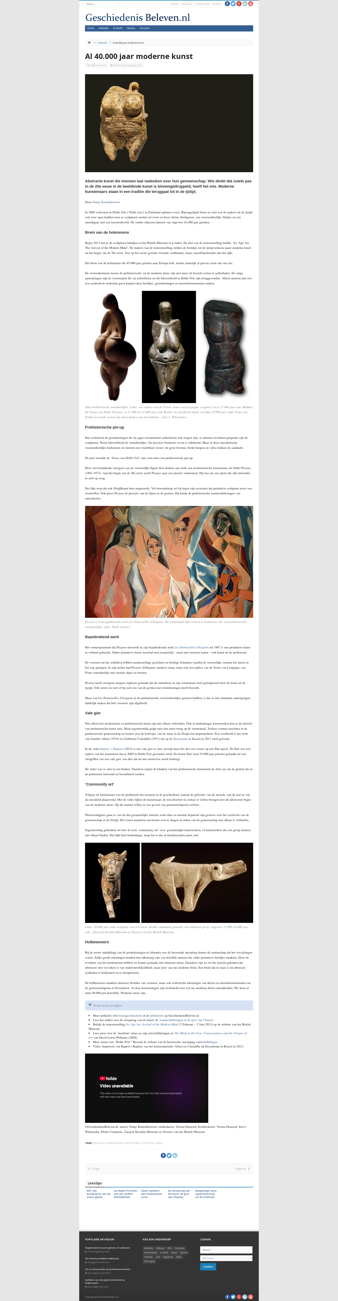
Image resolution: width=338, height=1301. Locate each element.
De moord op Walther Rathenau (102, 1258)
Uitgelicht (168, 1256)
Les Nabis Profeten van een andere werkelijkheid (125, 1194)
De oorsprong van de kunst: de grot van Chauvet (179, 1194)
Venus (159, 1143)
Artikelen (104, 28)
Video (179, 1256)
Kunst (102, 65)
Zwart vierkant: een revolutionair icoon (151, 1194)
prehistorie (157, 1015)
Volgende (241, 1168)
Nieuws (131, 28)
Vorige (94, 1168)
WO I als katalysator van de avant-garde (98, 1194)
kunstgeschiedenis (130, 1015)
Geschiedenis (150, 1252)
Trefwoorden (203, 3)
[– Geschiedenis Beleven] (137, 17)
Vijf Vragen (149, 1261)
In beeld (117, 28)
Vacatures (187, 3)
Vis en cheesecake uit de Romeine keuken (107, 1269)
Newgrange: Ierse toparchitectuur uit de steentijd (206, 1194)
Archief (217, 3)
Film (170, 1248)
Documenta (181, 738)
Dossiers (145, 28)
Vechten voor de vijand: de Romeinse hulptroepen (105, 1281)
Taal (158, 1256)
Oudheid (148, 1256)
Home (90, 28)
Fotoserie (179, 1248)
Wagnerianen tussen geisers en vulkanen (107, 1247)
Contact (174, 3)
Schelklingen (209, 1042)
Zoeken (208, 1266)
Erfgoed (160, 1248)
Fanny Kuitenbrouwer (106, 202)
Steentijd (147, 1143)
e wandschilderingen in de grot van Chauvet (185, 1020)
